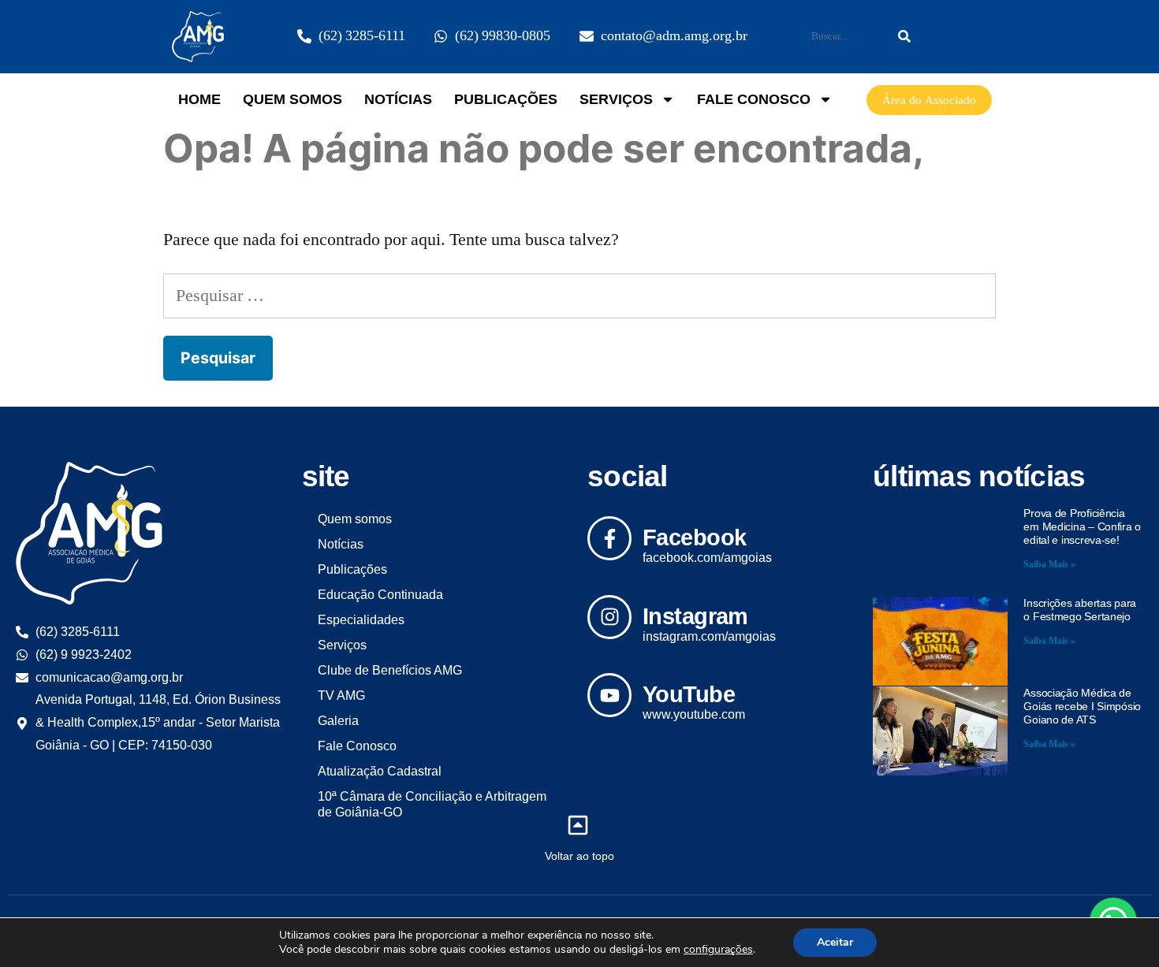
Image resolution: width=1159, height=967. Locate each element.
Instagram (695, 616)
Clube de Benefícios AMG (390, 670)
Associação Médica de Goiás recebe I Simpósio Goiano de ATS (1082, 706)
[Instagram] (609, 617)
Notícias (398, 99)
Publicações (505, 99)
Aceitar (835, 942)
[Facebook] (609, 538)
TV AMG (341, 695)
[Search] (904, 36)
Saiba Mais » (1049, 565)
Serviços (616, 99)
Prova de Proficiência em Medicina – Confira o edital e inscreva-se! (1082, 526)
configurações (718, 950)
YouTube (689, 694)
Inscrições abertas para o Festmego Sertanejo (1079, 610)
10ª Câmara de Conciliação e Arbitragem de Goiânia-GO (432, 804)
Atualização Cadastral (380, 771)
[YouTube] (609, 695)
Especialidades (361, 620)
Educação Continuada (380, 594)
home (199, 99)
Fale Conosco (754, 99)
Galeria (338, 720)
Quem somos (292, 99)
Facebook (694, 537)
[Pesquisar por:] (579, 296)
